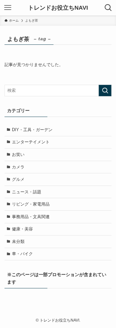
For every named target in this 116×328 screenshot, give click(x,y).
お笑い (18, 154)
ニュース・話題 (26, 191)
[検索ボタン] (108, 7)
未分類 (18, 241)
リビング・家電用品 (31, 204)
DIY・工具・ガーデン (32, 129)
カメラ (18, 167)
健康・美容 (22, 229)
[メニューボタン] (7, 7)
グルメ (18, 179)
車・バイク (22, 253)
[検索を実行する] (105, 90)
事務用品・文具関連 (31, 216)
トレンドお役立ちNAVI (58, 8)
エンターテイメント (31, 142)
